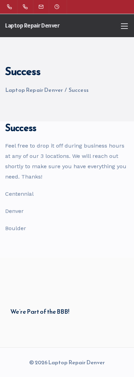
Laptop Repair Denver (32, 25)
